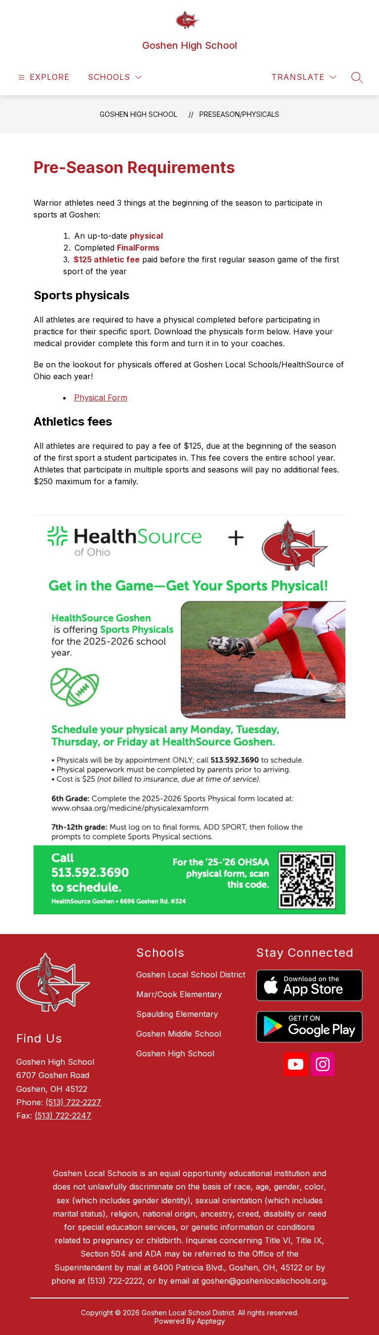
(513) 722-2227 (73, 1102)
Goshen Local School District (190, 974)
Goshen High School (138, 114)
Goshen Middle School (178, 1034)
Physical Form (100, 397)
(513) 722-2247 (63, 1115)
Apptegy (211, 1321)
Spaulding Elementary (177, 1014)
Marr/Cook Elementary (179, 994)
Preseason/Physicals (239, 114)
